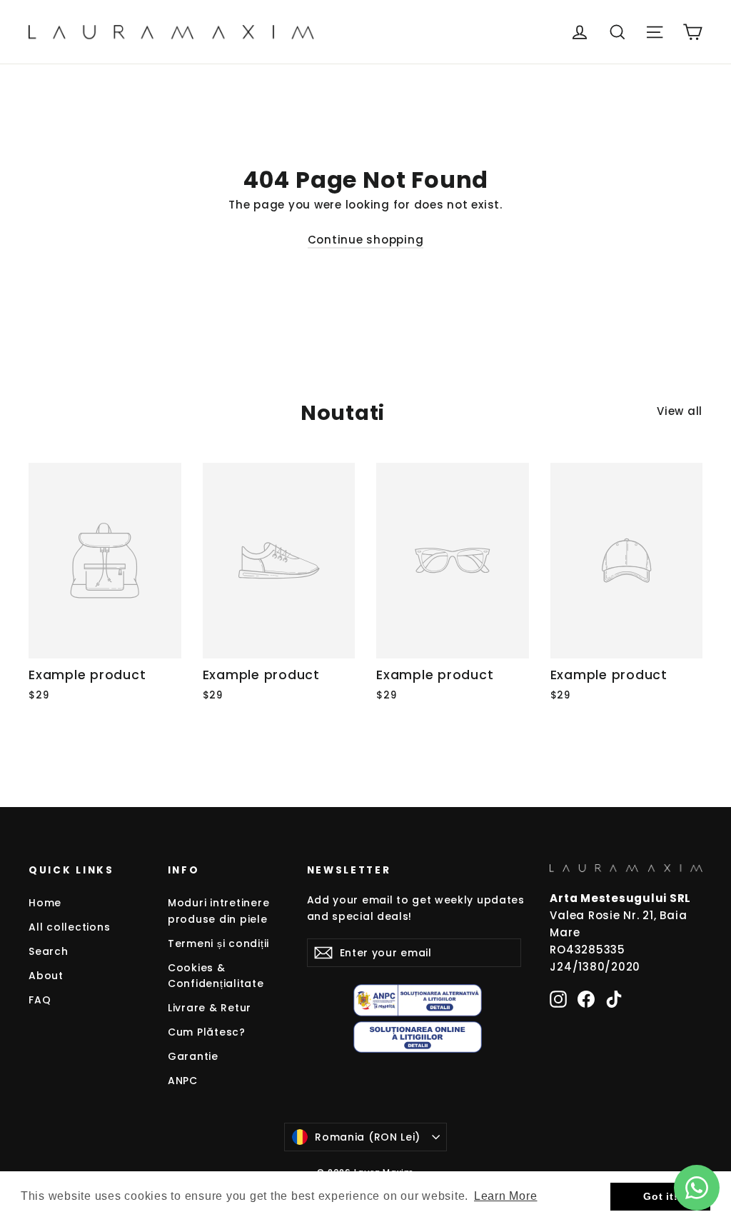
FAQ (40, 1000)
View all (679, 411)
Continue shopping (366, 239)
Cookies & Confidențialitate (216, 976)
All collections (69, 927)
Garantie (193, 1056)
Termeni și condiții (218, 943)
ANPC (183, 1080)
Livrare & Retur (209, 1008)
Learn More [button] (506, 1196)
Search (49, 951)
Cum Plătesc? (207, 1032)
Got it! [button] (660, 1196)
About (46, 975)
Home (45, 903)
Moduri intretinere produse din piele (219, 911)
